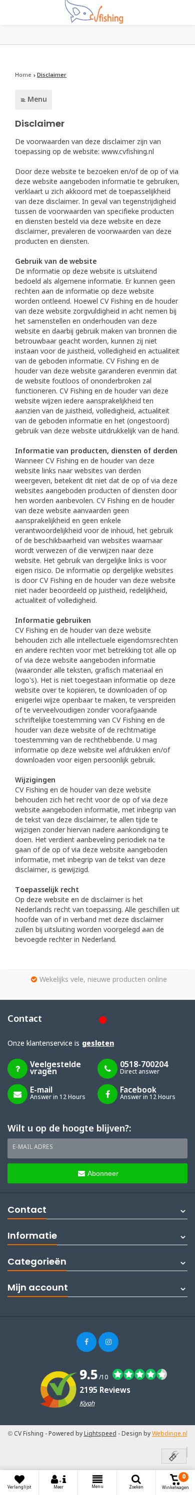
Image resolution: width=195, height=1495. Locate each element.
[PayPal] (187, 1452)
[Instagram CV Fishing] (108, 1342)
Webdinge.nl (170, 1434)
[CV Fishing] (97, 12)
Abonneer (103, 1173)
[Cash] (174, 1457)
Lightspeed (100, 1434)
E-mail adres (32, 1147)
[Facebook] (86, 1342)
